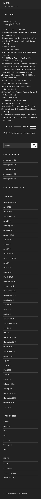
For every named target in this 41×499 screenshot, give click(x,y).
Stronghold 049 (9, 179)
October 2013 (8, 300)
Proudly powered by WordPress (15, 493)
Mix (4, 436)
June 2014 (7, 263)
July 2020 (7, 207)
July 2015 (7, 240)
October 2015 (8, 230)
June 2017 (7, 221)
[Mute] (28, 127)
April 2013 (7, 314)
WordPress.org (9, 478)
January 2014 (8, 286)
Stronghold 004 (11, 24)
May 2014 (7, 268)
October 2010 (8, 403)
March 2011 (8, 379)
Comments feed (9, 473)
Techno (6, 449)
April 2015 (7, 249)
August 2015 (8, 235)
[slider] (33, 126)
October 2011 (8, 347)
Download (31, 133)
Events (6, 422)
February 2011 (9, 384)
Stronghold (7, 445)
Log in (5, 464)
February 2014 (9, 282)
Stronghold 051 (9, 169)
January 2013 (8, 319)
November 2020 (10, 202)
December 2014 (9, 258)
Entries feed (8, 468)
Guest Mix (7, 426)
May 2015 (7, 244)
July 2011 (7, 361)
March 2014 (8, 277)
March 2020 (8, 212)
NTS (6, 3)
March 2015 (8, 254)
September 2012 (10, 324)
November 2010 (9, 398)
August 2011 (8, 356)
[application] (20, 126)
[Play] (6, 127)
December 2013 (9, 291)
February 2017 (9, 226)
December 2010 (9, 393)
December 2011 (9, 337)
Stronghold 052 (9, 165)
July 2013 (7, 305)
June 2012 (7, 328)
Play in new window (18, 133)
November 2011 (9, 342)
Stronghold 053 (9, 160)
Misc (5, 431)
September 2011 (10, 351)
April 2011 (7, 375)
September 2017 (10, 216)
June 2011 (7, 365)
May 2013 (7, 310)
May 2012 (7, 333)
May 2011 (7, 370)
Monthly (6, 440)
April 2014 (7, 272)
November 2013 (9, 296)
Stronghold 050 (9, 174)
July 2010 (7, 407)
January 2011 (8, 389)
